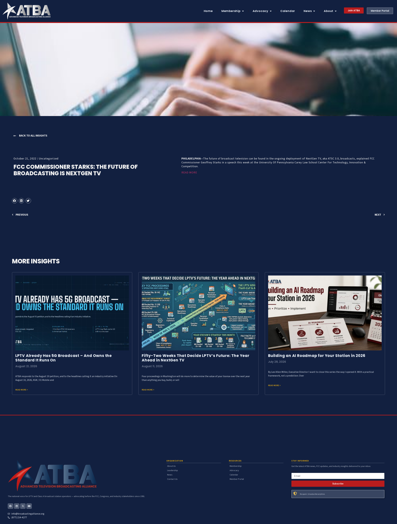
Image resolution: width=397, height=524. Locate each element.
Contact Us (172, 479)
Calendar (287, 11)
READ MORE (189, 173)
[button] (14, 200)
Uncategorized (49, 159)
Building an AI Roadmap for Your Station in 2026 (316, 355)
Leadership (172, 470)
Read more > (21, 389)
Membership (231, 11)
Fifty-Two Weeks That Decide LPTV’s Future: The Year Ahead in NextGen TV (195, 358)
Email (294, 471)
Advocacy (260, 11)
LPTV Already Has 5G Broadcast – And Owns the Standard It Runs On (63, 358)
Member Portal (237, 479)
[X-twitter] (23, 506)
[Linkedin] (16, 506)
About (328, 11)
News (308, 11)
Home (208, 11)
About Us (171, 466)
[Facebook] (10, 506)
